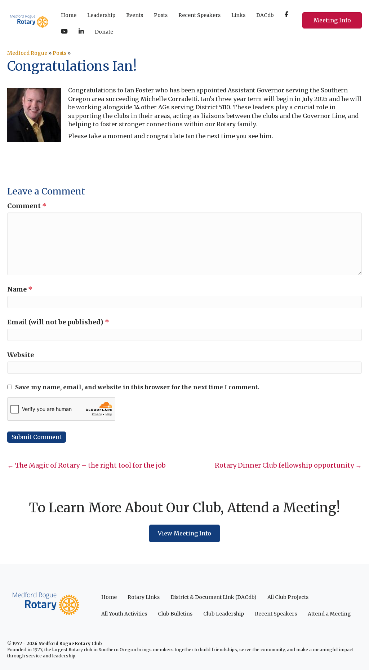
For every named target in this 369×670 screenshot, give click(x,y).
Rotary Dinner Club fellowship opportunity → (288, 465)
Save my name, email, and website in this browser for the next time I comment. (137, 387)
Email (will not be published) (58, 322)
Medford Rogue (27, 53)
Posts (59, 53)
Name (19, 289)
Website (20, 355)
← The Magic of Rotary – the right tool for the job (86, 465)
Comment (26, 206)
